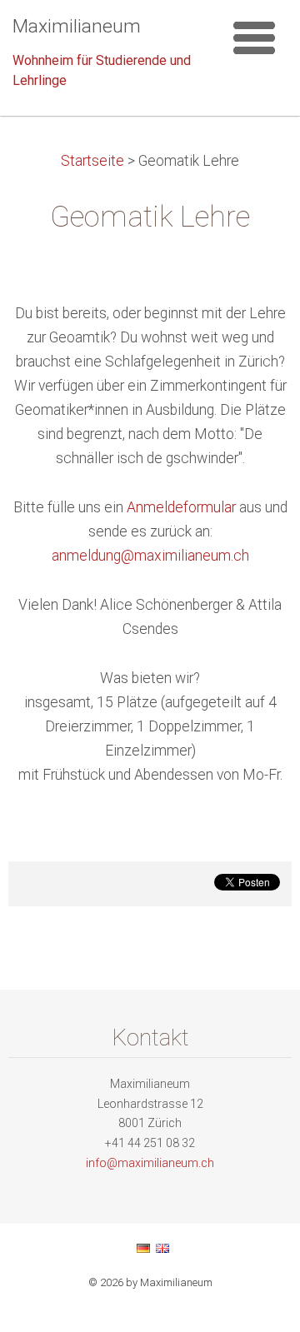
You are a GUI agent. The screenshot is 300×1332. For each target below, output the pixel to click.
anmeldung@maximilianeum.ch (150, 555)
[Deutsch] (143, 1248)
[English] (162, 1248)
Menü (254, 37)
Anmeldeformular (183, 507)
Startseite (92, 160)
